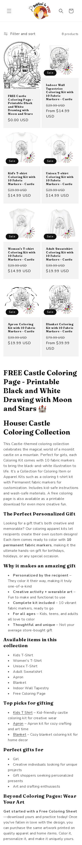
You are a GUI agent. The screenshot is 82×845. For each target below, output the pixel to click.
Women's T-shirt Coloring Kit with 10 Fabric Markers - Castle (21, 254)
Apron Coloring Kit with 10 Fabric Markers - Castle (22, 327)
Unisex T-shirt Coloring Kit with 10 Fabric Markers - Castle (59, 179)
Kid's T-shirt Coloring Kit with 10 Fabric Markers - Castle (21, 179)
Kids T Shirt (23, 712)
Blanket (19, 734)
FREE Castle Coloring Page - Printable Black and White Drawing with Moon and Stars (20, 104)
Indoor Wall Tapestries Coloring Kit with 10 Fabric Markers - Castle (59, 92)
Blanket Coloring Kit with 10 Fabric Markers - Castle (60, 327)
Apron (18, 723)
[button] (9, 11)
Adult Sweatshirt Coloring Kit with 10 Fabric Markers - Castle (59, 254)
